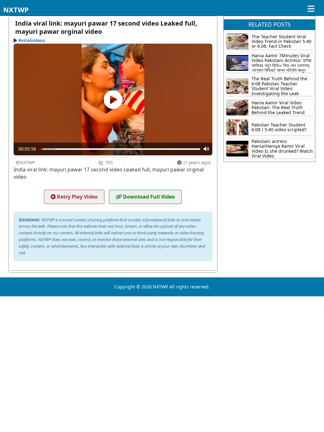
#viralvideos (31, 40)
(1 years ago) (197, 162)
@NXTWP (25, 162)
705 (109, 162)
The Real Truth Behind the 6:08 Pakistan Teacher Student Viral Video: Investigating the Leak (279, 86)
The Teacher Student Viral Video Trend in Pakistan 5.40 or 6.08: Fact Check (281, 41)
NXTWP (16, 9)
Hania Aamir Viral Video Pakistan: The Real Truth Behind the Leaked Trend (278, 107)
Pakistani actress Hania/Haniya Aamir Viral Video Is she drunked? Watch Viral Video (282, 148)
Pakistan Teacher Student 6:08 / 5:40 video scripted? (279, 127)
